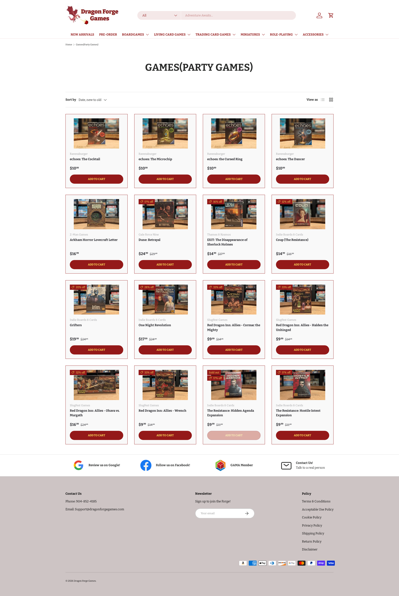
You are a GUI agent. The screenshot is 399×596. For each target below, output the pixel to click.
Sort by (70, 100)
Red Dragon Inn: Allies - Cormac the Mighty (233, 327)
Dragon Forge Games (85, 580)
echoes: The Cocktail (85, 159)
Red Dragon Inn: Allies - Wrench (162, 411)
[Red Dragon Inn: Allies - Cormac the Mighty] (234, 300)
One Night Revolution (155, 325)
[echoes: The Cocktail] (96, 133)
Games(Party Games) (87, 44)
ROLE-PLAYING (281, 34)
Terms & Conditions (316, 501)
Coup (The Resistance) (292, 240)
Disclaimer (310, 549)
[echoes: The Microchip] (165, 133)
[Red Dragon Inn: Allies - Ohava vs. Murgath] (96, 385)
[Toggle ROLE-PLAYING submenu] (296, 34)
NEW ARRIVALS (82, 34)
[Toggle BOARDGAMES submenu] (147, 34)
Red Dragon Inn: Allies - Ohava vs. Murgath (95, 413)
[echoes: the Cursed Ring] (234, 133)
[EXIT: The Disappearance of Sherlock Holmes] (234, 214)
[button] (331, 15)
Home (68, 44)
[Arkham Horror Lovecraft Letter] (96, 214)
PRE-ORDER (108, 34)
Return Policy (311, 541)
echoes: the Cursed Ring (225, 159)
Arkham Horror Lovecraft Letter (94, 240)
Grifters (76, 325)
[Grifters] (96, 300)
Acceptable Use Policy (318, 509)
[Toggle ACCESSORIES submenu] (326, 34)
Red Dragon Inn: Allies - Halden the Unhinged (302, 327)
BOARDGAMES (133, 34)
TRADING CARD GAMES (213, 34)
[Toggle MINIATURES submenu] (263, 34)
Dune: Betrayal (149, 240)
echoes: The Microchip (155, 159)
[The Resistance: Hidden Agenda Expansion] (234, 385)
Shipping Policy (313, 533)
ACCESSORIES (313, 34)
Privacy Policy (312, 525)
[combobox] (216, 15)
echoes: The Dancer (290, 159)
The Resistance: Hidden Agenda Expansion (230, 413)
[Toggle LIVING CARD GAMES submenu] (188, 34)
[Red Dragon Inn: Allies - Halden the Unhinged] (302, 300)
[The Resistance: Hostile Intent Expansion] (302, 385)
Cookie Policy (311, 517)
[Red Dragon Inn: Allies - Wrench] (165, 385)
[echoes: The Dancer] (302, 133)
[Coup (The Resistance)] (302, 214)
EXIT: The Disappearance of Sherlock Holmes (227, 242)
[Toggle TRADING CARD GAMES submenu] (234, 34)
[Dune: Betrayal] (165, 214)
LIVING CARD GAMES (170, 34)
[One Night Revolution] (165, 300)
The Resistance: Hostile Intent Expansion (298, 413)
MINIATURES (250, 34)
